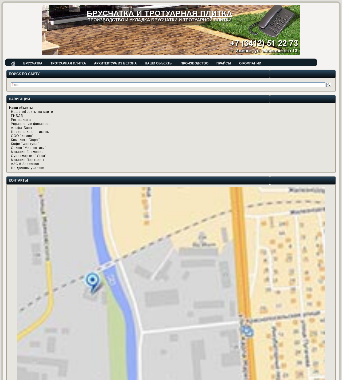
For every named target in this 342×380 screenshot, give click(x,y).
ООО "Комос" (22, 136)
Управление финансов (30, 124)
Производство (194, 63)
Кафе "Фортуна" (25, 144)
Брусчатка (32, 63)
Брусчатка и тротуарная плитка (159, 13)
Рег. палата (21, 120)
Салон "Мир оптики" (28, 148)
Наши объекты (159, 63)
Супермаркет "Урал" (28, 156)
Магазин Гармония (27, 152)
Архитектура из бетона (115, 63)
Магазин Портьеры (27, 160)
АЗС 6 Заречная (25, 164)
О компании (250, 63)
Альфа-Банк (21, 128)
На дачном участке (27, 168)
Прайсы (223, 63)
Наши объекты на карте (32, 112)
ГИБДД (17, 116)
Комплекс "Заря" (25, 140)
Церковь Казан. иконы (30, 132)
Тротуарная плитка (68, 63)
